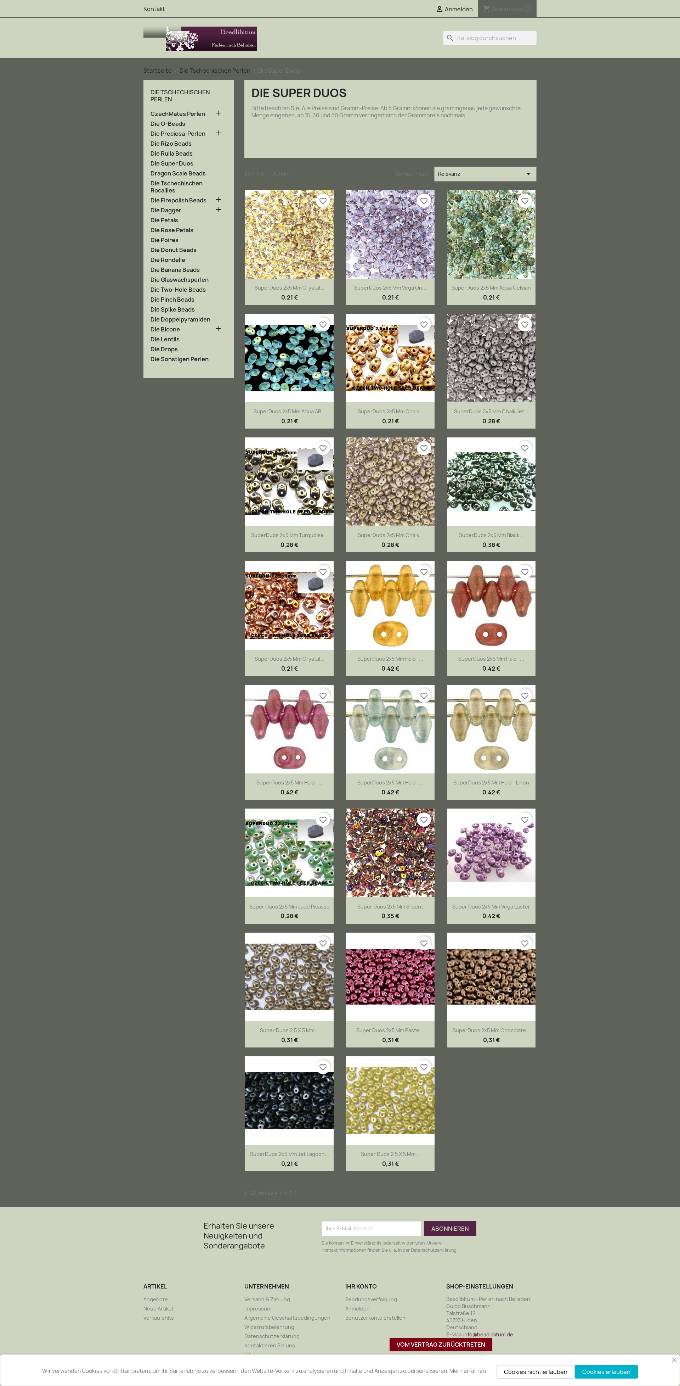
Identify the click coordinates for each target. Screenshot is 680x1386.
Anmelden (357, 1308)
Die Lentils (165, 339)
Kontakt (154, 9)
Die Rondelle (168, 260)
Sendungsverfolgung (371, 1299)
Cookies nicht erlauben (535, 1372)
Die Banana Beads (175, 270)
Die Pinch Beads (172, 299)
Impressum (257, 1308)
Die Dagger (166, 210)
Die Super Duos (172, 163)
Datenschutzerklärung (272, 1336)
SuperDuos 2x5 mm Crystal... (289, 287)
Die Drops (164, 349)
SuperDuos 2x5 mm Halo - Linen (491, 782)
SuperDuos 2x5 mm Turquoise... (289, 535)
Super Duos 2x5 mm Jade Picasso (289, 906)
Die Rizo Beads (171, 143)
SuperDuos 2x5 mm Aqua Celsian (491, 287)
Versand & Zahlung (267, 1299)
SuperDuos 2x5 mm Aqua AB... (289, 411)
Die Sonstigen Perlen (180, 359)
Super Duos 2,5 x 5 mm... (289, 1030)
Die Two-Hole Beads (178, 290)
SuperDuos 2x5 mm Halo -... (390, 658)
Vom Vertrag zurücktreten (441, 1344)
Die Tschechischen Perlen (180, 95)
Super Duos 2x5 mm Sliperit (390, 906)
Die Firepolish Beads (178, 200)
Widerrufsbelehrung (269, 1327)
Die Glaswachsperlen (180, 280)
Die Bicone (165, 329)
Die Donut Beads (174, 250)
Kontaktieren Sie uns (269, 1345)
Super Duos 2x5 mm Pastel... (390, 1030)
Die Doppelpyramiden (180, 319)
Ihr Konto (361, 1286)
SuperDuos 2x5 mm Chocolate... (491, 1030)
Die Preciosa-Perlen (178, 134)
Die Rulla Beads (172, 153)
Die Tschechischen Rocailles (177, 187)
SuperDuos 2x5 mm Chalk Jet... (491, 411)
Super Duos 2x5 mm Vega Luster (491, 906)
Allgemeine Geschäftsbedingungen (287, 1317)
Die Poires (164, 240)
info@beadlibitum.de (488, 1334)
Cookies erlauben (606, 1372)
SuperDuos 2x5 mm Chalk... (390, 411)
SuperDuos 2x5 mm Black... (491, 535)
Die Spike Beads (173, 309)
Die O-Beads (168, 124)
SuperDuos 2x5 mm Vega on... (390, 287)
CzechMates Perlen (178, 114)
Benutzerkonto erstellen (375, 1317)
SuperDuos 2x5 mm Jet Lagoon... (289, 1154)
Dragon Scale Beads (178, 173)
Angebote (155, 1299)
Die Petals (164, 220)
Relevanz (485, 174)
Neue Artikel (158, 1308)
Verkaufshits (158, 1317)
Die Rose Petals (172, 230)
